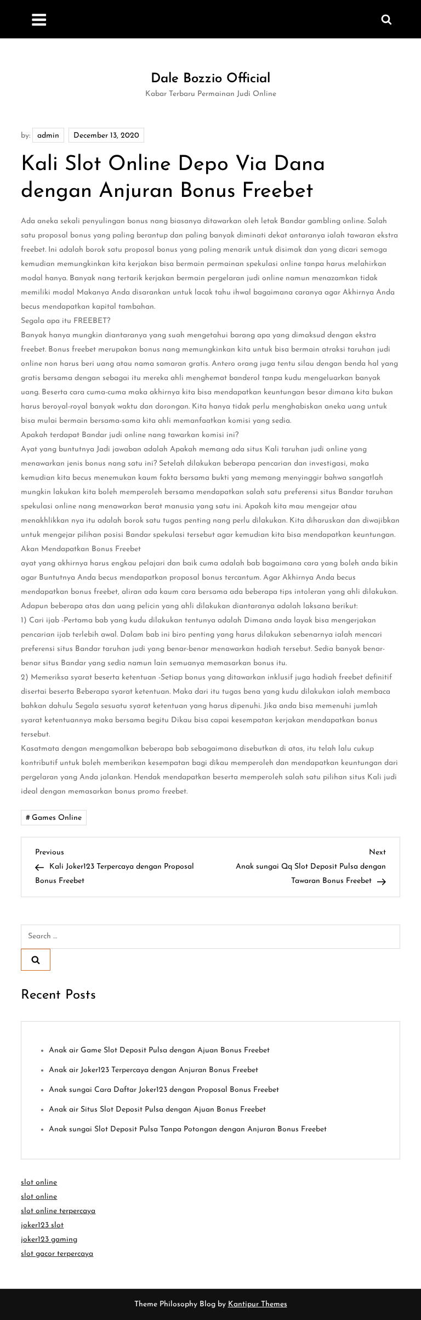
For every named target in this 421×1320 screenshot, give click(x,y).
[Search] (35, 960)
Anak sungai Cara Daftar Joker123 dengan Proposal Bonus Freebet (164, 1090)
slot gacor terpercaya (57, 1254)
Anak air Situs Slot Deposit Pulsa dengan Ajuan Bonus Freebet (157, 1110)
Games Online (57, 818)
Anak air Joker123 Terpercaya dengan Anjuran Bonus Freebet (153, 1070)
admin (48, 136)
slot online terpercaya (58, 1211)
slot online (39, 1183)
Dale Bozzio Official (210, 79)
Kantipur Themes (257, 1304)
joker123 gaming (49, 1240)
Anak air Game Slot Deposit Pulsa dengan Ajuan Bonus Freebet (159, 1050)
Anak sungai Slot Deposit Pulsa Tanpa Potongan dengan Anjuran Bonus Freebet (188, 1129)
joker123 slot (42, 1225)
